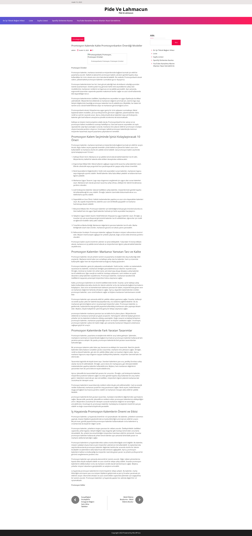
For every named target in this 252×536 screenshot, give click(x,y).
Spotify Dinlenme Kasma (62, 21)
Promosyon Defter (78, 485)
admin (73, 50)
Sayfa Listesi (42, 21)
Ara (152, 35)
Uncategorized (77, 39)
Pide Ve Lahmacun (126, 9)
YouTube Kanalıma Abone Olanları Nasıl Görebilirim (98, 21)
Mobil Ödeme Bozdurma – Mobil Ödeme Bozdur (126, 499)
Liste (31, 21)
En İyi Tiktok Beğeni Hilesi (14, 21)
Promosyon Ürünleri (79, 68)
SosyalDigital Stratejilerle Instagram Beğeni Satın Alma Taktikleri (87, 502)
